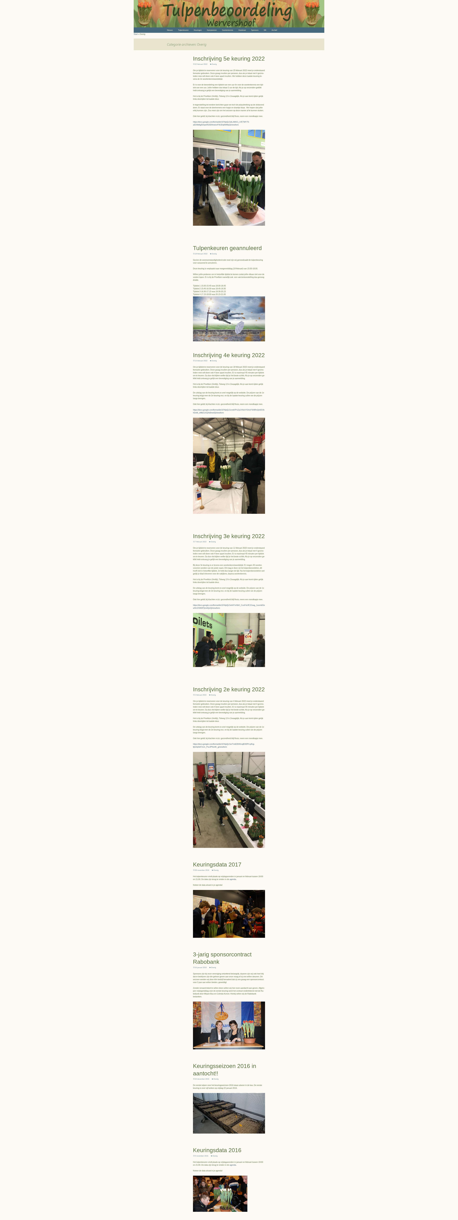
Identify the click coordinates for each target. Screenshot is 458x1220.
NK (265, 30)
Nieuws (170, 30)
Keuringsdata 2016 (217, 1150)
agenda (233, 879)
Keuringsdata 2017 (217, 864)
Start (136, 34)
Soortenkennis (227, 30)
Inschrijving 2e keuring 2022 (229, 689)
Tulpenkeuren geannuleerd (227, 248)
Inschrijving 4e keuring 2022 (229, 355)
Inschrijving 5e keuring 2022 (229, 58)
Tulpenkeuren (183, 30)
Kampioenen (212, 30)
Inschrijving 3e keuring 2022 (229, 536)
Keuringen (198, 30)
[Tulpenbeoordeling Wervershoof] (229, 13)
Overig (214, 64)
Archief (274, 30)
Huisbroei (242, 30)
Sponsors (255, 30)
